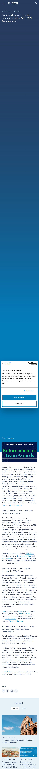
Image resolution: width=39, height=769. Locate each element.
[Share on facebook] (8, 691)
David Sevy (21, 611)
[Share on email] (12, 691)
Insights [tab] (15, 708)
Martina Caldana (25, 614)
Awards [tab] (24, 708)
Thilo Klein (29, 553)
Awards (17, 11)
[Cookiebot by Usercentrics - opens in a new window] (28, 363)
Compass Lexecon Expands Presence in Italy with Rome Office (18, 742)
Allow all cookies (19, 397)
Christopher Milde (24, 556)
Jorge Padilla (7, 672)
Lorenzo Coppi (7, 611)
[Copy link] (16, 691)
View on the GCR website (12, 505)
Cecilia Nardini (10, 618)
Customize (18, 404)
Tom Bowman (7, 558)
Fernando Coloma (16, 621)
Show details (28, 391)
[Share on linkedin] (3, 691)
